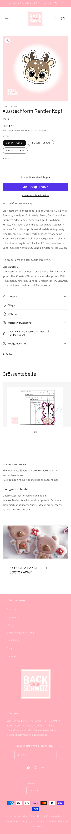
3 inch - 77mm (14, 142)
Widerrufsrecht (58, 816)
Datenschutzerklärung (16, 821)
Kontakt (11, 656)
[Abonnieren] (53, 755)
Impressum (13, 617)
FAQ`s (10, 624)
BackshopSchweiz (21, 816)
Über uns (12, 609)
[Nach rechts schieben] (43, 432)
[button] (7, 18)
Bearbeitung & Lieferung (20, 632)
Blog (9, 648)
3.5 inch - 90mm (41, 142)
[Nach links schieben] (28, 432)
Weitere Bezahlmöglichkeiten (35, 195)
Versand (17, 131)
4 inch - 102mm (15, 150)
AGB (32, 821)
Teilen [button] (9, 354)
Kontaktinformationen (57, 821)
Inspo (61, 248)
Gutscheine (13, 640)
